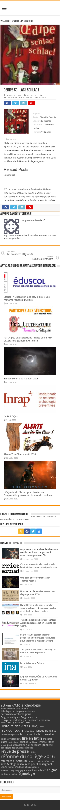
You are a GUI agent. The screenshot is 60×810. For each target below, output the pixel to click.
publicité (47, 744)
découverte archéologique (16, 714)
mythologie (13, 742)
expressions (6, 723)
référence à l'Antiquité (14, 761)
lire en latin (32, 738)
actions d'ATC (10, 705)
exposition (44, 720)
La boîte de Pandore (42, 257)
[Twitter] (33, 531)
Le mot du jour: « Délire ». (32, 663)
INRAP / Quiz (11, 416)
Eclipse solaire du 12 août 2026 (21, 378)
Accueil (6, 21)
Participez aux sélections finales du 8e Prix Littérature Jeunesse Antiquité (28, 339)
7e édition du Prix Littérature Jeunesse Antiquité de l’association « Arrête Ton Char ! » (38, 623)
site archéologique (46, 761)
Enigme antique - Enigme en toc (19, 717)
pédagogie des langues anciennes (17, 747)
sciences (32, 761)
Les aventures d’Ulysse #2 (20, 253)
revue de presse (15, 751)
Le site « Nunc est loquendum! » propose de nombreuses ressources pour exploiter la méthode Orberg (37, 637)
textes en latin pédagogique (13, 770)
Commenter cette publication (19, 97)
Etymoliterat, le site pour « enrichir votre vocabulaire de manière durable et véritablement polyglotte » (38, 608)
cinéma (24, 708)
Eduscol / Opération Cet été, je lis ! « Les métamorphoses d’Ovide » (27, 298)
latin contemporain (10, 734)
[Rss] (21, 531)
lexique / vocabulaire (11, 739)
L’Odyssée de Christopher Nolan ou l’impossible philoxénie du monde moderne (28, 494)
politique (34, 742)
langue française (46, 730)
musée (4, 742)
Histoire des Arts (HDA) (19, 726)
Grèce (27, 723)
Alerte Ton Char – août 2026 (20, 454)
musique (47, 738)
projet (3, 745)
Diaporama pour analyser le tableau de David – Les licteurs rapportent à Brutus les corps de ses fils (39, 552)
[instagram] (39, 531)
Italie (42, 727)
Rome (33, 752)
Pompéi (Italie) (46, 742)
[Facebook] (27, 531)
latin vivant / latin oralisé (37, 734)
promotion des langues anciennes (24, 745)
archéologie (31, 705)
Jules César (30, 731)
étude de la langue (9, 774)
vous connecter (49, 516)
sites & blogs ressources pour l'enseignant (26, 764)
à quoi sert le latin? (36, 770)
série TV (4, 767)
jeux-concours (12, 730)
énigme (52, 770)
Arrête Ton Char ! (14, 95)
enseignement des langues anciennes (19, 720)
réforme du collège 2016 (28, 756)
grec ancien (18, 722)
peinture (24, 742)
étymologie (26, 774)
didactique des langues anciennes (17, 711)
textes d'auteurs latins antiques (23, 767)
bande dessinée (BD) (10, 709)
